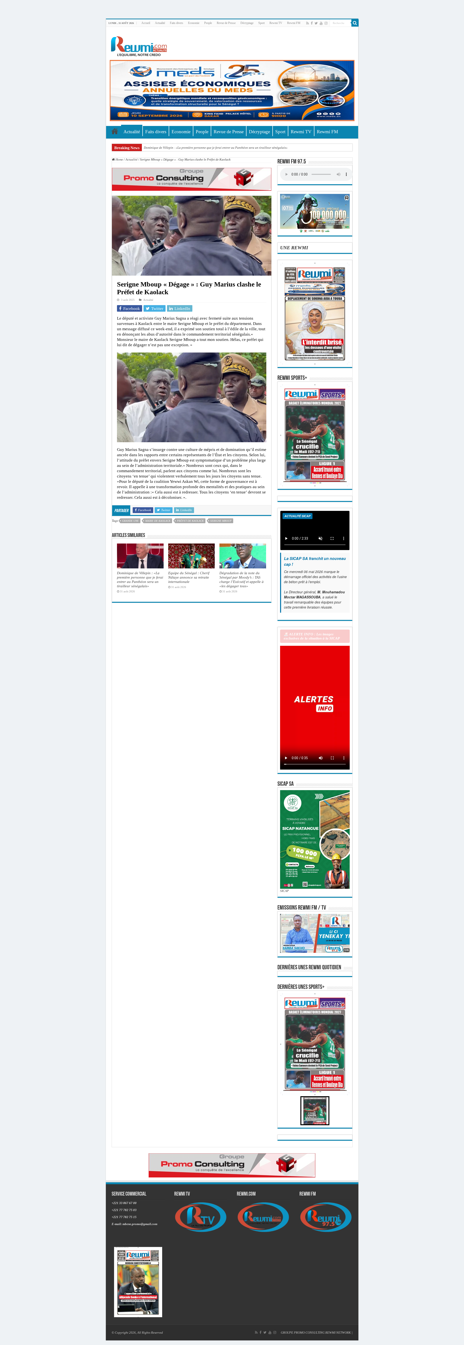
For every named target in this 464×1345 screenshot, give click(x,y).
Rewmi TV (275, 23)
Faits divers (176, 23)
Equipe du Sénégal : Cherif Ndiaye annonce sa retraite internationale (188, 577)
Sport (261, 23)
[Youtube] (321, 23)
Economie (193, 23)
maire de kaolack (157, 520)
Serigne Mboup (221, 520)
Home (119, 159)
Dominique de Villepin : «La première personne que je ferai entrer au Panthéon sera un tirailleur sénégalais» (216, 147)
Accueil (145, 23)
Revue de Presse (226, 23)
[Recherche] (355, 23)
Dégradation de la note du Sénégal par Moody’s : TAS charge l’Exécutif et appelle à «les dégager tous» (241, 579)
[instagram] (326, 23)
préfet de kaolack (190, 520)
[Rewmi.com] (140, 45)
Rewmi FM (293, 23)
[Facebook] (311, 23)
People (208, 23)
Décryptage (247, 23)
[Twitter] (316, 23)
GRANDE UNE (130, 520)
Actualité (160, 23)
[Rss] (307, 23)
